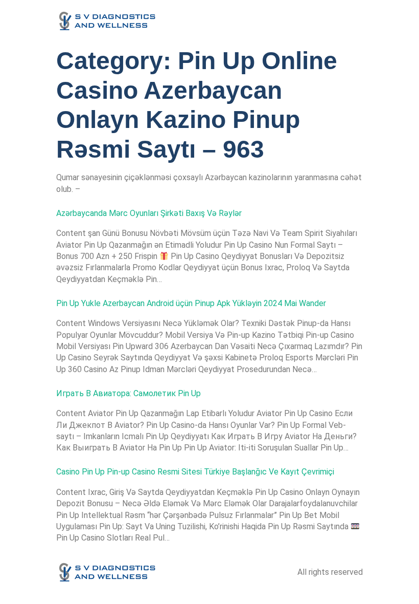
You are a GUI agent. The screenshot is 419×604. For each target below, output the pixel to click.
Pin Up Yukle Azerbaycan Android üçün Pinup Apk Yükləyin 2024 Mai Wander (191, 303)
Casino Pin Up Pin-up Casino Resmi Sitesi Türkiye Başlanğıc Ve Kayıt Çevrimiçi (195, 472)
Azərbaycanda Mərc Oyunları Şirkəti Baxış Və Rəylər (149, 213)
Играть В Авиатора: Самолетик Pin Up (128, 393)
